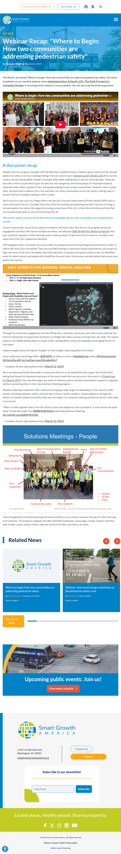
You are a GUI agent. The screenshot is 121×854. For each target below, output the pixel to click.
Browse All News (12, 621)
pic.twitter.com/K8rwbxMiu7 (39, 360)
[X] (93, 6)
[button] (99, 6)
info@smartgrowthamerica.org (33, 757)
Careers (55, 843)
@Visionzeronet (106, 356)
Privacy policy (71, 843)
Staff (62, 843)
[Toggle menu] (116, 19)
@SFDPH (46, 356)
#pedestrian (81, 356)
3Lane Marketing (63, 848)
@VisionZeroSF (12, 360)
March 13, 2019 (54, 366)
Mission (47, 843)
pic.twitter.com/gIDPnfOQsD (20, 415)
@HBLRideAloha (43, 411)
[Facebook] (86, 6)
